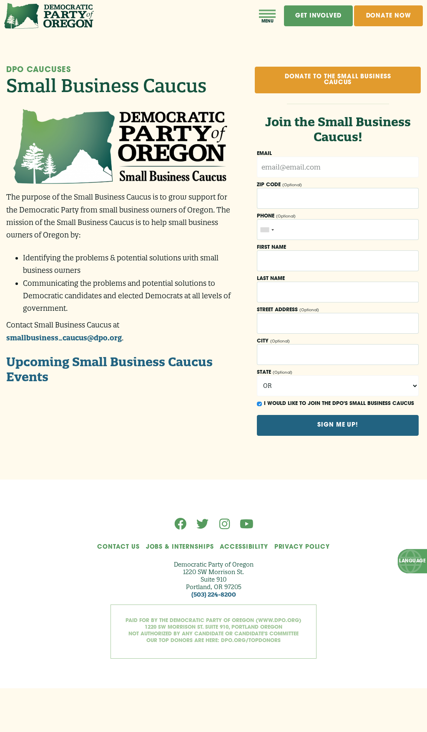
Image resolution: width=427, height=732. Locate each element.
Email (264, 153)
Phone (276, 216)
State (274, 372)
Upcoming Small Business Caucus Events (109, 369)
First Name (271, 247)
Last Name (271, 278)
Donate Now (388, 16)
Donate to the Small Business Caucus (338, 80)
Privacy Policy (302, 547)
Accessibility (244, 547)
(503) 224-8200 (213, 594)
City (273, 341)
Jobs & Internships (180, 547)
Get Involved (318, 16)
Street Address (288, 309)
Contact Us (118, 547)
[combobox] (266, 230)
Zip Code (279, 184)
